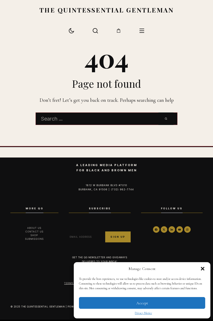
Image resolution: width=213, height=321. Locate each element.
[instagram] (187, 229)
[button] (202, 268)
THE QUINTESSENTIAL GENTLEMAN (106, 9)
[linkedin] (172, 229)
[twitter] (164, 229)
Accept (142, 303)
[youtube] (179, 229)
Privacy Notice (143, 312)
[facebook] (156, 229)
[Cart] (118, 30)
